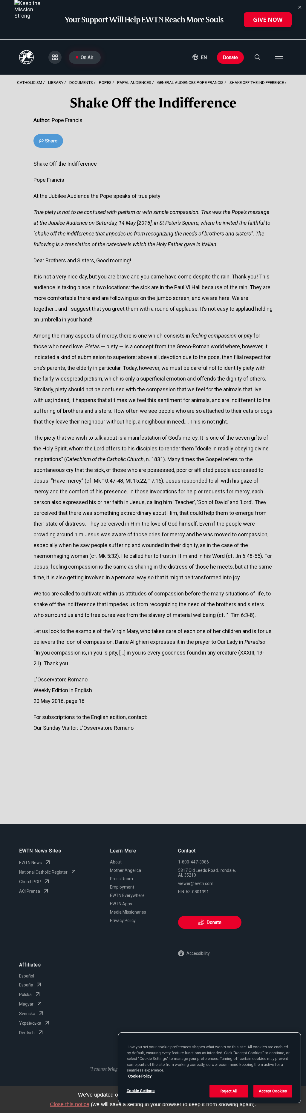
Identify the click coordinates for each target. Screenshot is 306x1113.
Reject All (229, 1091)
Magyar (26, 1004)
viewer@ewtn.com (195, 883)
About (116, 862)
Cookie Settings (141, 1091)
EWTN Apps (121, 903)
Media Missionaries (128, 912)
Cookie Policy (140, 1076)
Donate (230, 57)
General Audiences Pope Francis (190, 82)
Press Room (121, 878)
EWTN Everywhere (127, 895)
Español (26, 976)
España (26, 985)
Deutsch (27, 1032)
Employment (122, 887)
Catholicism (29, 82)
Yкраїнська (30, 1023)
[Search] (257, 57)
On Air (87, 57)
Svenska (27, 1013)
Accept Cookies (273, 1091)
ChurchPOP (30, 881)
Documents (81, 82)
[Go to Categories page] (55, 57)
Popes (105, 82)
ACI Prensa (29, 891)
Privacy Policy (123, 920)
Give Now (267, 20)
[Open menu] (279, 57)
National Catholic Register (43, 872)
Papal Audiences (134, 82)
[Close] (300, 7)
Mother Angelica (125, 870)
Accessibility (198, 953)
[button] (199, 57)
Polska (25, 994)
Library (55, 82)
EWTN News (30, 862)
